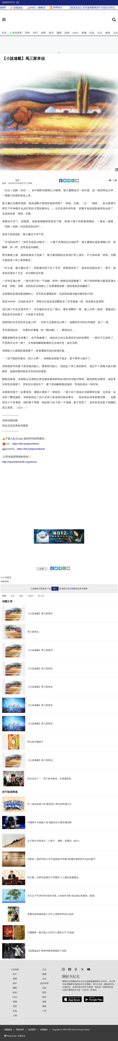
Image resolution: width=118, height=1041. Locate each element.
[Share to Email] (77, 180)
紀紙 (44, 988)
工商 (44, 1011)
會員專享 (17, 32)
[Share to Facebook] (61, 180)
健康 (107, 32)
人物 (15, 1015)
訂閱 (71, 588)
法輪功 (30, 596)
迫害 (13, 596)
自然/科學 (44, 983)
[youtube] (88, 969)
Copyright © (57, 1030)
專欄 (83, 32)
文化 (115, 32)
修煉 (21, 596)
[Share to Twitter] (65, 180)
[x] (82, 969)
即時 (27, 32)
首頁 (4, 32)
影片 (15, 974)
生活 (99, 32)
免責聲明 (32, 1030)
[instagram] (63, 969)
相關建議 (8, 1030)
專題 (15, 1006)
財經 (67, 32)
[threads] (76, 969)
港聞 (43, 32)
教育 (44, 997)
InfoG (75, 32)
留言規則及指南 (5, 581)
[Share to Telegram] (69, 180)
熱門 (35, 32)
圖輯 (44, 1006)
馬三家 (41, 596)
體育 (44, 992)
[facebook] (69, 969)
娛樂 (44, 1001)
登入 (55, 588)
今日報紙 (15, 969)
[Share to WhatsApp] (73, 180)
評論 (91, 32)
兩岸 (51, 32)
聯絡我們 (20, 1030)
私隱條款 (44, 1030)
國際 (59, 32)
